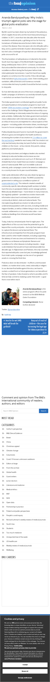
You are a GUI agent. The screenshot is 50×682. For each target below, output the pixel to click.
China (8, 442)
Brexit (8, 438)
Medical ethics (11, 489)
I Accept (25, 665)
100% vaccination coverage (18, 108)
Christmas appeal (12, 446)
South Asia (7, 315)
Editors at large (12, 464)
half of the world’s (20, 79)
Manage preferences (25, 678)
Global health (11, 472)
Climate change (12, 451)
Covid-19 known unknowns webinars (20, 459)
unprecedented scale (10, 183)
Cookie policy (18, 646)
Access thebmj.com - (20, 9)
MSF (8, 494)
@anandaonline (14, 309)
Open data (10, 502)
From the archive (12, 468)
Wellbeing (10, 550)
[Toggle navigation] (5, 3)
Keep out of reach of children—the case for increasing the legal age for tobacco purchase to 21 (37, 327)
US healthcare (11, 541)
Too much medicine (14, 533)
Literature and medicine (15, 485)
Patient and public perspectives (18, 511)
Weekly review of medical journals (19, 546)
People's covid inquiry (14, 515)
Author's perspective (14, 429)
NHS (8, 498)
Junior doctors (11, 481)
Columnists (10, 455)
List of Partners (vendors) (13, 659)
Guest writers (11, 476)
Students (9, 528)
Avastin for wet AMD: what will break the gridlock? (12, 324)
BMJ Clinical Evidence (14, 433)
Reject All (25, 671)
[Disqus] (25, 366)
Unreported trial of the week (17, 537)
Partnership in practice (14, 507)
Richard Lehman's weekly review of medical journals (26, 520)
